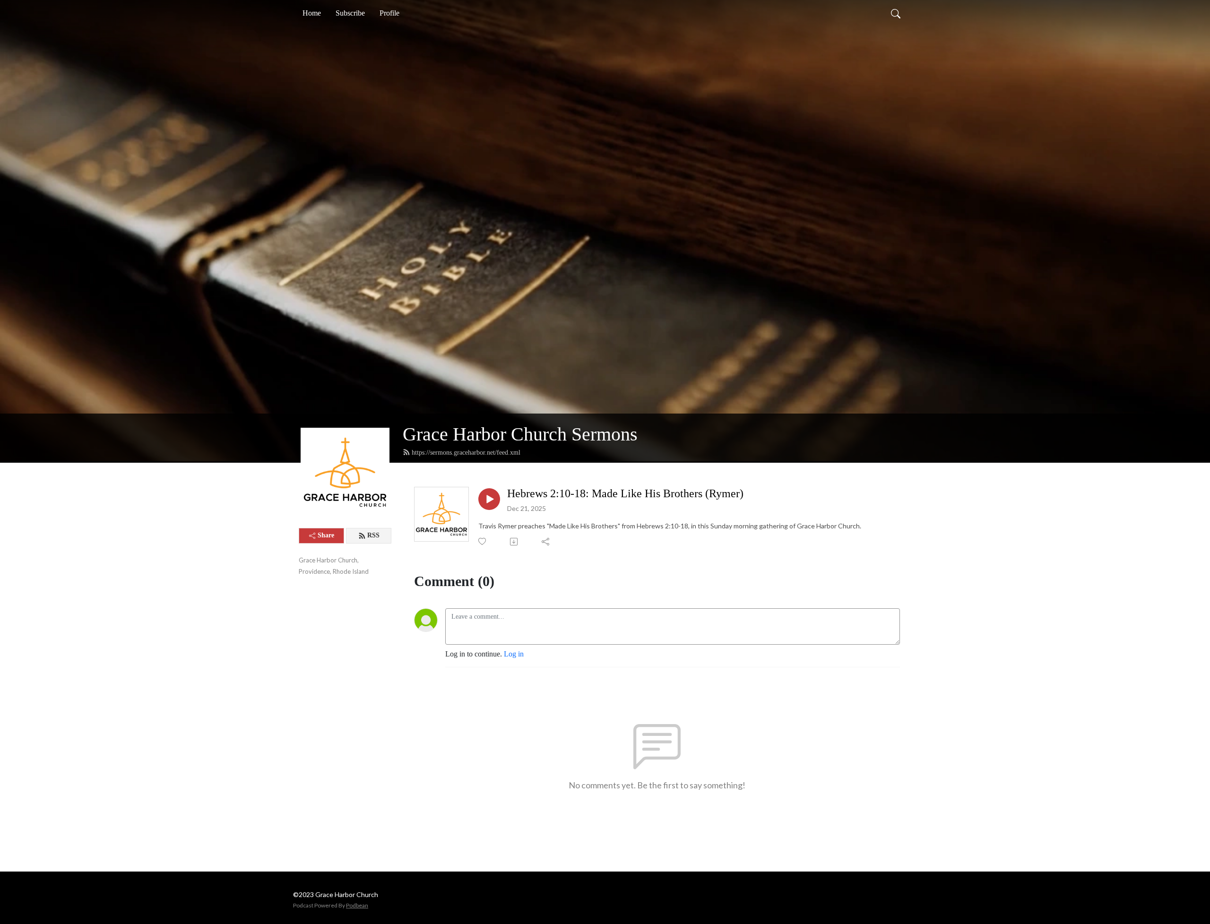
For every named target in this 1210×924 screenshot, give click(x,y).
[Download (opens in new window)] (514, 541)
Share (326, 535)
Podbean (357, 905)
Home (311, 13)
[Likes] (482, 541)
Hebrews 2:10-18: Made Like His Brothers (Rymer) (625, 493)
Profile (389, 13)
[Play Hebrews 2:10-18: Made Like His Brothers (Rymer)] (489, 499)
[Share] (546, 541)
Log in (514, 654)
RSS (373, 535)
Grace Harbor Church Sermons (520, 434)
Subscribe (350, 13)
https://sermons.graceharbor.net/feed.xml (466, 452)
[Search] (895, 13)
